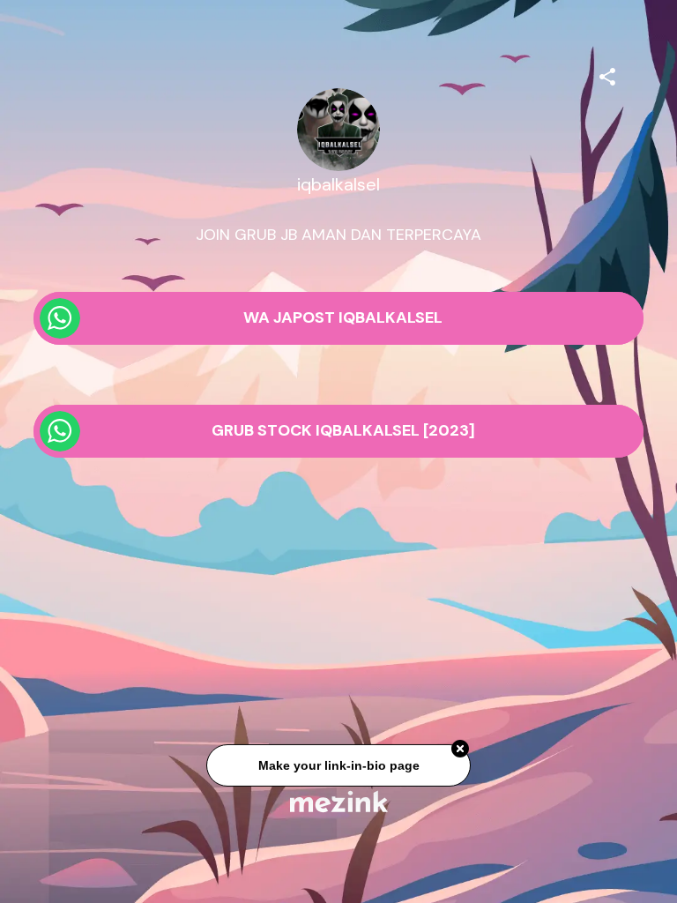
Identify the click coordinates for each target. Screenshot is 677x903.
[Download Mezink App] (339, 801)
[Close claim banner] (460, 750)
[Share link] (607, 74)
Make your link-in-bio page (338, 766)
